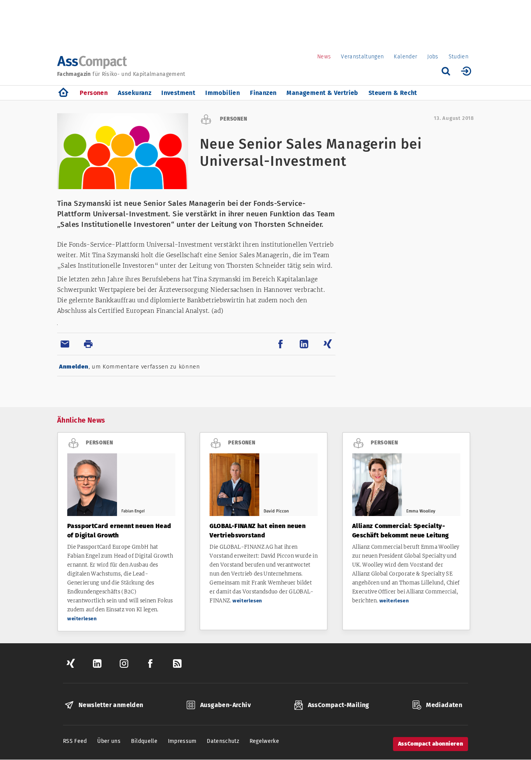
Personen (94, 93)
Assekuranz (134, 93)
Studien (458, 56)
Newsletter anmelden (111, 705)
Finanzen (263, 93)
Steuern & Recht (393, 93)
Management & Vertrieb (322, 93)
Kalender (405, 56)
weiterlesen (82, 618)
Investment (178, 93)
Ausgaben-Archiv (225, 705)
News (324, 56)
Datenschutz (223, 741)
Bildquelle (144, 741)
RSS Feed (75, 741)
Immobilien (222, 93)
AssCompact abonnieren (430, 744)
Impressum (182, 741)
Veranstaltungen (362, 56)
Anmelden (74, 366)
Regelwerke (264, 741)
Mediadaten (444, 705)
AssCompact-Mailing (338, 705)
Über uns (109, 741)
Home (63, 93)
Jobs (432, 56)
